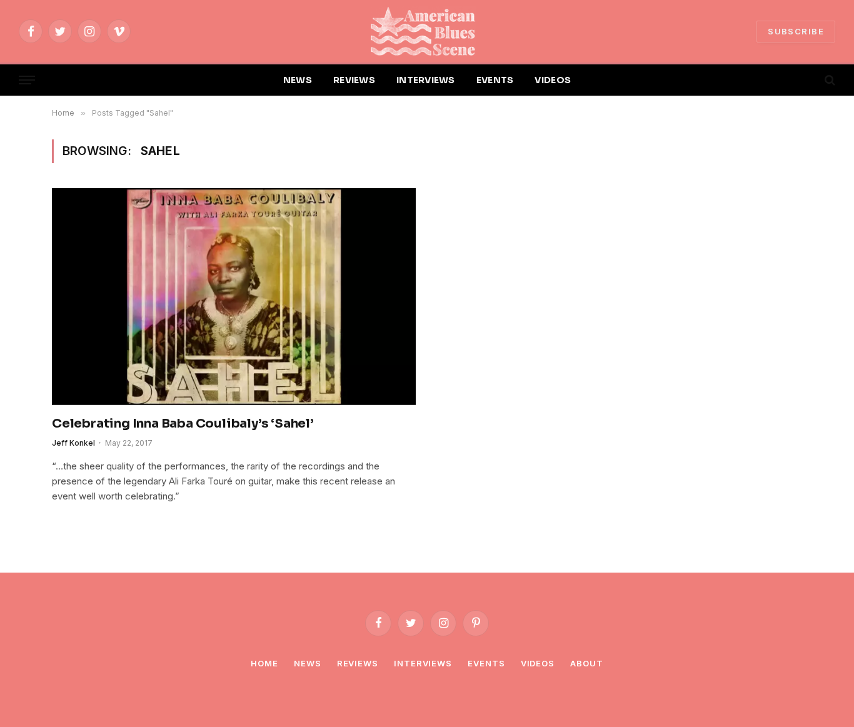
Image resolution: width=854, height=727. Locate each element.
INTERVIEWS (425, 80)
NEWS (297, 80)
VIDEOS (553, 80)
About (586, 663)
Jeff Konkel (73, 443)
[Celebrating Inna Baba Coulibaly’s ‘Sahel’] (234, 296)
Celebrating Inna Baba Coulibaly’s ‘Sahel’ (183, 423)
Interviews (423, 663)
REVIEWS (354, 80)
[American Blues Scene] (427, 31)
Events (486, 663)
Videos (538, 663)
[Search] (828, 80)
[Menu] (27, 80)
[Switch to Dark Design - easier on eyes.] (808, 80)
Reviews (357, 663)
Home (264, 663)
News (307, 663)
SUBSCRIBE (796, 31)
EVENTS (495, 80)
